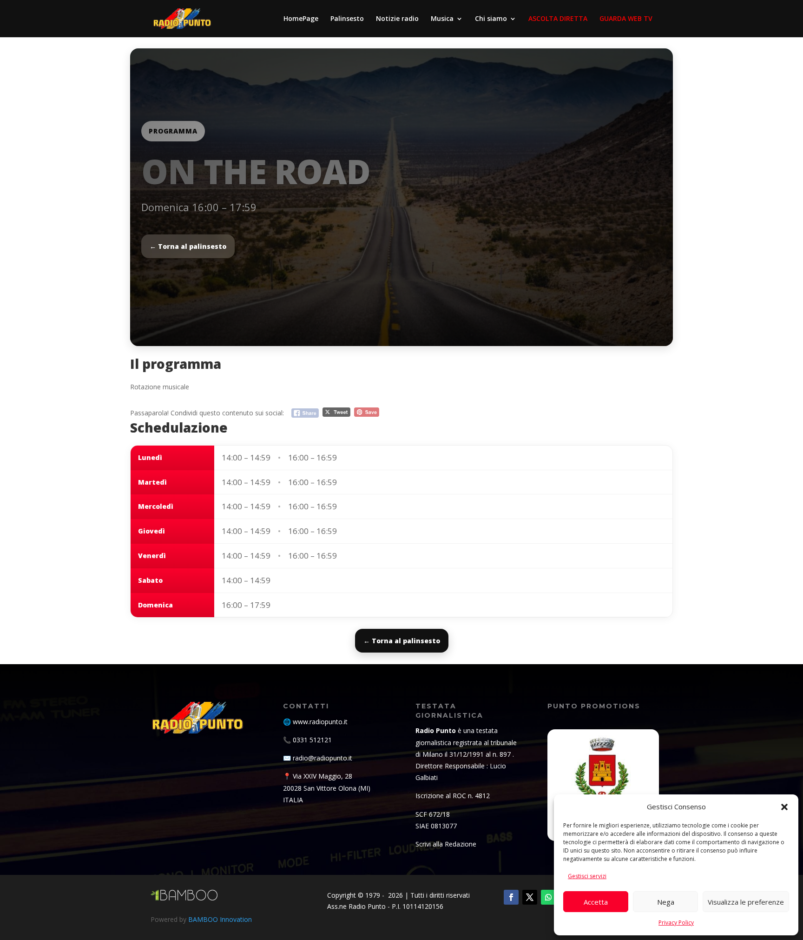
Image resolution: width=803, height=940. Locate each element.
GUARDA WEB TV (625, 19)
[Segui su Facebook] (511, 897)
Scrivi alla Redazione (445, 844)
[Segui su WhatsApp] (548, 897)
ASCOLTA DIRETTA (557, 19)
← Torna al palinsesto (188, 246)
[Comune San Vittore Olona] (603, 785)
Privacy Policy (676, 923)
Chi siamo (491, 19)
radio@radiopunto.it (322, 757)
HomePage (300, 19)
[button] (784, 807)
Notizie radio (397, 19)
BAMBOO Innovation (220, 919)
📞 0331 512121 (307, 739)
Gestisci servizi (587, 876)
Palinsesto (347, 19)
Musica (442, 19)
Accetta (596, 902)
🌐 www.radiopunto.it (315, 721)
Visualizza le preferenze (746, 902)
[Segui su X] (529, 897)
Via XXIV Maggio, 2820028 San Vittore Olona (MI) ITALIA (326, 788)
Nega (665, 902)
